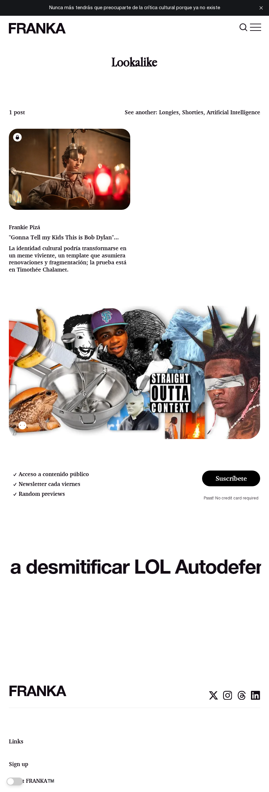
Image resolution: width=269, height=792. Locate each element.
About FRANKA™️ (31, 780)
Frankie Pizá (24, 227)
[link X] (213, 698)
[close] (261, 8)
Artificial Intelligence (233, 112)
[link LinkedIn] (255, 698)
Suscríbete (231, 478)
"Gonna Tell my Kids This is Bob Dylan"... (64, 237)
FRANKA (36, 29)
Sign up (18, 763)
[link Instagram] (227, 698)
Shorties (192, 112)
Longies (169, 112)
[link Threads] (241, 698)
